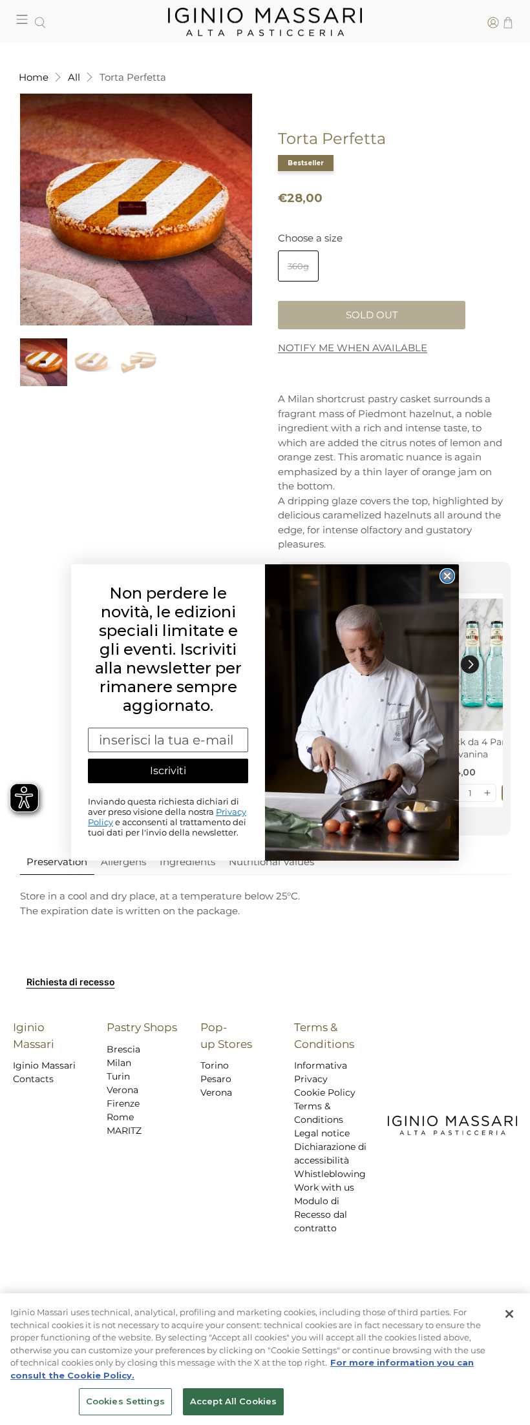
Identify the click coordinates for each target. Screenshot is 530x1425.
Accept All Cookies (233, 1401)
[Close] (509, 1314)
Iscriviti (168, 770)
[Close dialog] (447, 575)
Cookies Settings (125, 1401)
